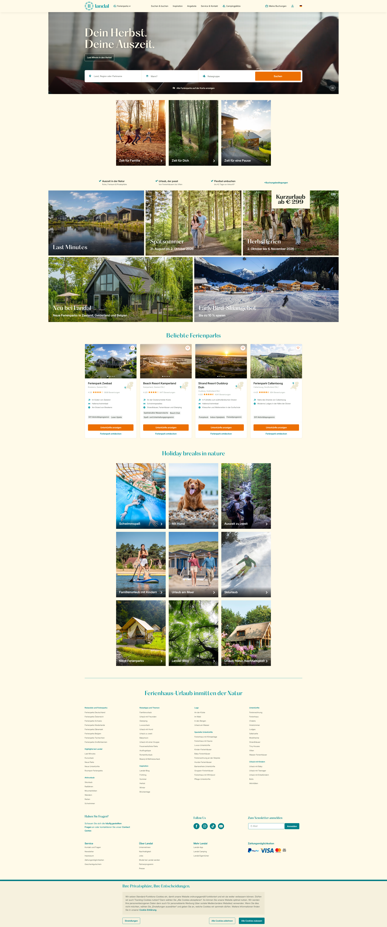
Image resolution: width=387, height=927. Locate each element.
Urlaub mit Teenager (257, 770)
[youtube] (221, 828)
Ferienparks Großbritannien (96, 742)
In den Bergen (200, 721)
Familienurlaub (146, 712)
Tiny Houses (254, 746)
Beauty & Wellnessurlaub (150, 759)
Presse (142, 868)
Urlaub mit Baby (255, 766)
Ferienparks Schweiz (93, 721)
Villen (251, 750)
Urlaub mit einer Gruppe (149, 742)
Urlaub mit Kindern (257, 762)
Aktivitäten (253, 783)
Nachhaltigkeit (145, 851)
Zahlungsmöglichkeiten (94, 860)
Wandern (88, 795)
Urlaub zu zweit (146, 733)
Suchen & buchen (159, 6)
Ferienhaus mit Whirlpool (204, 775)
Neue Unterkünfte (92, 766)
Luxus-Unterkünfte (202, 745)
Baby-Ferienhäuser (202, 754)
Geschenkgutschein (93, 864)
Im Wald (197, 717)
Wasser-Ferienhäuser (258, 755)
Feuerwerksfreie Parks (149, 746)
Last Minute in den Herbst (99, 57)
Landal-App (198, 847)
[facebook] (197, 828)
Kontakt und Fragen (93, 847)
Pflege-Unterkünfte (202, 779)
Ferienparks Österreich (94, 717)
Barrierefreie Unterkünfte (204, 766)
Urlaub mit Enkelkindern (259, 775)
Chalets (252, 721)
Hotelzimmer (254, 725)
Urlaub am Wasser (201, 725)
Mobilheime (254, 738)
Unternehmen (145, 847)
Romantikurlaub (146, 755)
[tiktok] (213, 828)
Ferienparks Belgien (93, 733)
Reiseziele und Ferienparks (96, 708)
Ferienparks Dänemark (94, 729)
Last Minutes (90, 754)
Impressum (89, 856)
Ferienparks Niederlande (95, 725)
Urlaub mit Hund (146, 729)
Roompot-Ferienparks (94, 770)
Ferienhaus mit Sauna (203, 741)
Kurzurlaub (89, 758)
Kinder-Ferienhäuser (202, 749)
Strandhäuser (254, 742)
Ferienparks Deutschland (95, 712)
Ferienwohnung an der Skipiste (207, 758)
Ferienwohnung (255, 712)
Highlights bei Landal (93, 749)
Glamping (143, 721)
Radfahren (89, 786)
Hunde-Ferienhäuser (203, 762)
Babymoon (144, 738)
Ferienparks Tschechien (95, 738)
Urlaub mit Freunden (148, 717)
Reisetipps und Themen (149, 708)
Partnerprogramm (146, 864)
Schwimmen (90, 803)
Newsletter (89, 851)
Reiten (87, 799)
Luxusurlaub (145, 725)
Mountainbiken (91, 791)
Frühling (143, 775)
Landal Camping (200, 851)
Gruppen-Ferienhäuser (203, 770)
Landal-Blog (145, 770)
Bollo (251, 779)
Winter (142, 787)
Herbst (142, 783)
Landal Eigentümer (201, 856)
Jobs (141, 856)
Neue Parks (89, 762)
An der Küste (199, 712)
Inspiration (178, 6)
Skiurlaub (88, 782)
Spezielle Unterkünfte (203, 732)
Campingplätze (233, 6)
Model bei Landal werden (149, 860)
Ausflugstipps (145, 750)
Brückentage (145, 792)
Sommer (143, 779)
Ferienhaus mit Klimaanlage (205, 737)
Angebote (191, 6)
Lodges (252, 729)
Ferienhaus (254, 717)
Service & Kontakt (209, 6)
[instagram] (205, 828)
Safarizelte (253, 733)
